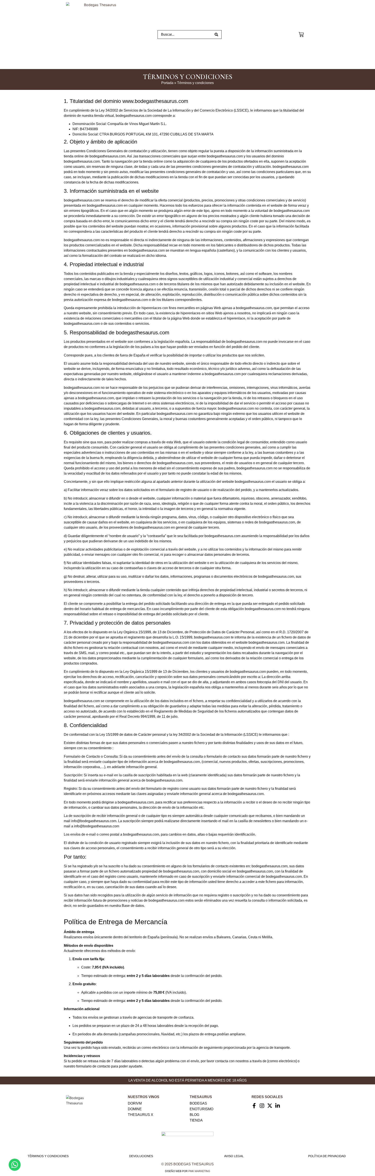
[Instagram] (262, 1105)
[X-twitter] (269, 1105)
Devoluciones (141, 1156)
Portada (167, 83)
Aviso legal (234, 1156)
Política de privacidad (327, 1156)
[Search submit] (216, 34)
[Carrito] (301, 34)
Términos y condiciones (48, 1156)
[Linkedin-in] (277, 1105)
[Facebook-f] (254, 1105)
